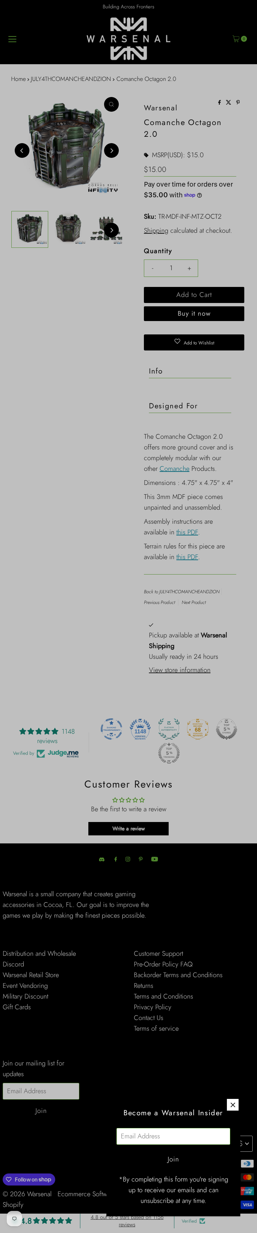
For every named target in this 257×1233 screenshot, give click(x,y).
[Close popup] (233, 1105)
